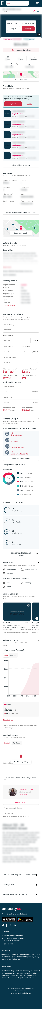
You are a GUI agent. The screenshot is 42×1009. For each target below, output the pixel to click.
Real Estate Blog (8, 971)
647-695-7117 (23, 794)
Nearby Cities (9, 885)
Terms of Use (7, 959)
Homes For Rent (27, 978)
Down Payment (8, 335)
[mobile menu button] (39, 3)
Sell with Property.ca (24, 971)
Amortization (26, 346)
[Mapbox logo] (8, 763)
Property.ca (6, 914)
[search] (17, 3)
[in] (15, 925)
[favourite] (34, 10)
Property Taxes (7, 397)
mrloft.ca (14, 954)
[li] (11, 925)
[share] (38, 10)
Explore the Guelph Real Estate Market (20, 875)
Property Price (8, 325)
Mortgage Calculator (19, 975)
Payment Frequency (9, 357)
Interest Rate (8, 346)
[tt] (3, 925)
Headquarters (25, 954)
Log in (13, 29)
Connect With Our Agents (15, 973)
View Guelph (8, 720)
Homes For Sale (14, 978)
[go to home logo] (11, 909)
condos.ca (5, 954)
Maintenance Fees (8, 386)
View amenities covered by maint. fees (21, 212)
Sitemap (16, 959)
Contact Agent (21, 802)
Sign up (28, 29)
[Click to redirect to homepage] (2, 3)
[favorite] (28, 605)
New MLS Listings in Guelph (15, 894)
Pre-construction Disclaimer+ (21, 993)
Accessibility (22, 957)
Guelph (5, 11)
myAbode (18, 914)
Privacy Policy (33, 957)
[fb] (7, 925)
